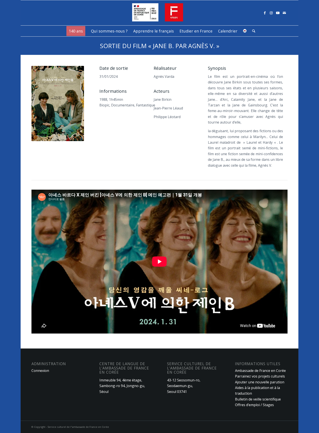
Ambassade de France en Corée (260, 370)
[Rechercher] (252, 31)
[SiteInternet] (159, 12)
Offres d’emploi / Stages (254, 404)
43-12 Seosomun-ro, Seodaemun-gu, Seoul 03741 (183, 386)
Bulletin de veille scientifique (258, 399)
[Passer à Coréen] (244, 31)
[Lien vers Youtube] (278, 13)
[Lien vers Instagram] (271, 13)
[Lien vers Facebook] (264, 13)
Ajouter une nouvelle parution (259, 382)
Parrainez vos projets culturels (260, 376)
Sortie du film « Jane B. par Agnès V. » (159, 46)
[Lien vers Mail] (284, 13)
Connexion (40, 370)
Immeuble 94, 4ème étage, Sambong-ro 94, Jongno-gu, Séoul (122, 386)
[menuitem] (76, 31)
